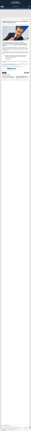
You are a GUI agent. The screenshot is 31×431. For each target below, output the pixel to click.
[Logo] (2, 6)
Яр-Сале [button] (28, 8)
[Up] (29, 427)
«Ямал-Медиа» (23, 66)
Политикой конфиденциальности (11, 429)
